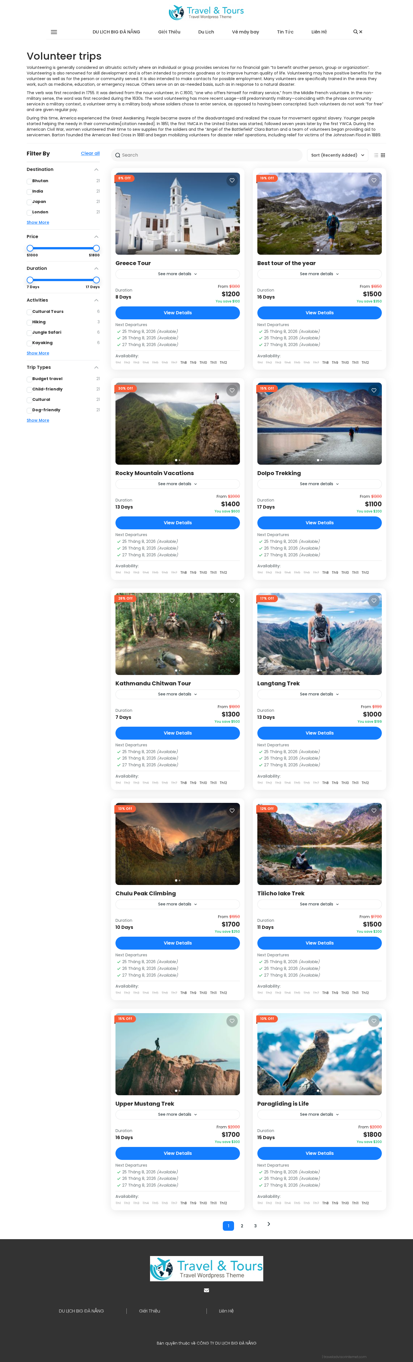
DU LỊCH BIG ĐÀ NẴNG (116, 32)
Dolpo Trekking (279, 473)
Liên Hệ (319, 32)
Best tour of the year (286, 263)
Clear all (90, 153)
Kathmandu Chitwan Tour (153, 683)
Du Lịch (206, 32)
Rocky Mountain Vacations (154, 473)
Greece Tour (133, 263)
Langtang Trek (278, 683)
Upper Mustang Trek (144, 1104)
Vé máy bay (245, 32)
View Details (178, 313)
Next (268, 1224)
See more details (174, 274)
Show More (38, 222)
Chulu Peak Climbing (145, 893)
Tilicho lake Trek (281, 893)
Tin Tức (285, 32)
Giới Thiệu (169, 32)
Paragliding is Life (283, 1104)
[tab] (176, 250)
